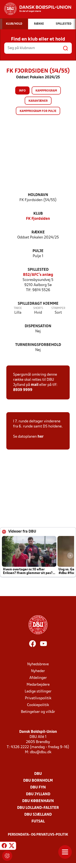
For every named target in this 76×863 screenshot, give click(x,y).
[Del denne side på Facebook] (4, 846)
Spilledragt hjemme (38, 304)
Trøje (18, 308)
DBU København (38, 801)
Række (38, 232)
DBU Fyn (38, 787)
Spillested (38, 270)
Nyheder (38, 671)
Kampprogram (46, 90)
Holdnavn (38, 195)
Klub (38, 214)
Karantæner (38, 101)
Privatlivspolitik (38, 698)
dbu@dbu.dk (40, 752)
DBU (38, 774)
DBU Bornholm (38, 781)
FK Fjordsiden (38, 219)
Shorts (38, 308)
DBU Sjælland (38, 814)
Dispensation (38, 326)
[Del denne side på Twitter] (11, 846)
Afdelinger (38, 678)
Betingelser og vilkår (38, 712)
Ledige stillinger (38, 691)
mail (34, 385)
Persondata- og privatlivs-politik (38, 834)
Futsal (38, 821)
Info (22, 90)
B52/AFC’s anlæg (38, 275)
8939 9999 (22, 390)
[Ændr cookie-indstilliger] (7, 856)
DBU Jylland (38, 794)
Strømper (58, 308)
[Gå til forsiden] (35, 9)
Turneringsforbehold (38, 345)
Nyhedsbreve (38, 664)
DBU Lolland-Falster (38, 808)
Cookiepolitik (38, 705)
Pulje (38, 251)
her (40, 437)
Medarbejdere (38, 685)
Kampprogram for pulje (38, 111)
